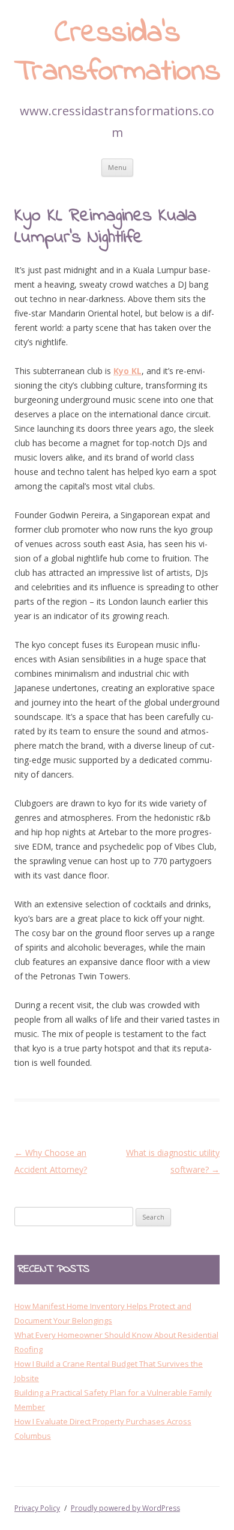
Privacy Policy (37, 1508)
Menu (117, 167)
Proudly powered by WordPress (125, 1508)
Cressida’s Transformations (117, 53)
